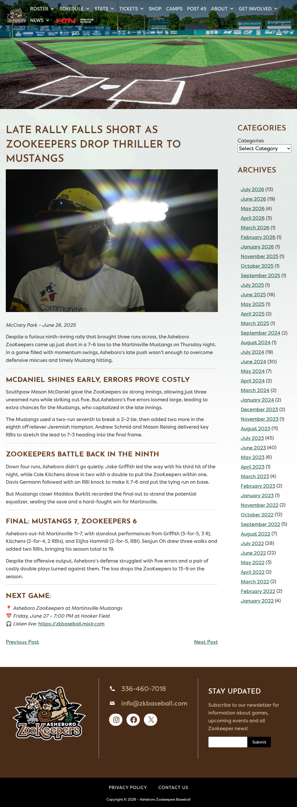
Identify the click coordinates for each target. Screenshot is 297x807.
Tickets (128, 9)
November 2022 (259, 505)
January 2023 (257, 495)
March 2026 (255, 227)
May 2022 (253, 562)
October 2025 (257, 266)
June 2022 (253, 553)
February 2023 (258, 486)
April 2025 (253, 314)
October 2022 (257, 515)
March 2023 (255, 476)
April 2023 (253, 467)
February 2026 (258, 237)
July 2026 (252, 189)
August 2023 (255, 428)
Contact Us (173, 787)
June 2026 (253, 199)
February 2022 (258, 591)
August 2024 (256, 342)
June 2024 (253, 361)
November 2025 (259, 256)
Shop (155, 9)
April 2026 (253, 218)
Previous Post (22, 642)
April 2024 (253, 381)
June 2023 (253, 448)
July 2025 (252, 285)
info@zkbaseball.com (154, 703)
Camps (174, 9)
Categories (251, 140)
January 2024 (257, 400)
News (37, 20)
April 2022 (253, 572)
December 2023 (259, 409)
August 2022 (255, 534)
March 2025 (255, 323)
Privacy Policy (128, 787)
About (219, 9)
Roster (39, 9)
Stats (101, 9)
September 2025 (260, 275)
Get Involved (255, 9)
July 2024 (252, 352)
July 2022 (252, 543)
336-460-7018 (143, 688)
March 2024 (255, 390)
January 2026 (257, 247)
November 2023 (259, 419)
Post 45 (197, 9)
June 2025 (253, 294)
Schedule (71, 9)
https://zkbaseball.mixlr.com (71, 624)
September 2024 (260, 333)
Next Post (206, 642)
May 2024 (253, 371)
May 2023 (253, 457)
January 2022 (257, 601)
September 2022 (260, 524)
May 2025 (253, 304)
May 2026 (253, 208)
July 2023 (252, 438)
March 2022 (255, 581)
